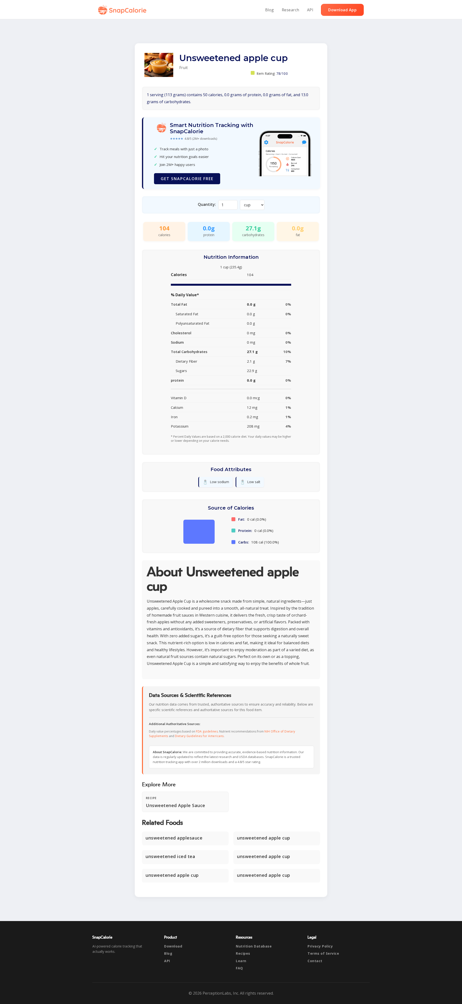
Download (173, 946)
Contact (315, 961)
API (310, 10)
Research (290, 10)
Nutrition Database (254, 946)
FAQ (239, 968)
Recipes (243, 953)
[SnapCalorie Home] (123, 10)
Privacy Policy (320, 946)
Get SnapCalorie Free (187, 178)
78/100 (282, 73)
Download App (342, 10)
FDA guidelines (207, 731)
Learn (241, 961)
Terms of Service (323, 953)
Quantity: (207, 204)
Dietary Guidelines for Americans (199, 736)
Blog (269, 10)
